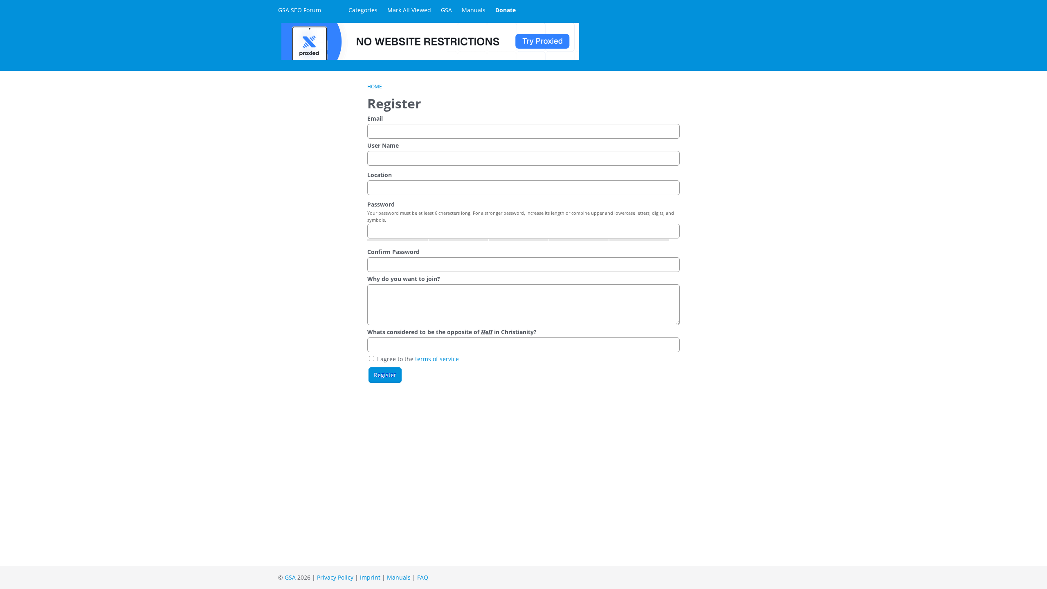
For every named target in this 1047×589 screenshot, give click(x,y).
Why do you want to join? (403, 279)
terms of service (437, 359)
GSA (446, 10)
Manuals (473, 10)
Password (381, 204)
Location (379, 175)
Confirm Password (393, 252)
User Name (383, 145)
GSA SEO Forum (299, 10)
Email (375, 118)
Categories (362, 10)
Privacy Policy (335, 577)
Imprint (370, 577)
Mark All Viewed (409, 10)
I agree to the (417, 359)
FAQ (422, 577)
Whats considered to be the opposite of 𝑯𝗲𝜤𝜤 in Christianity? (452, 332)
